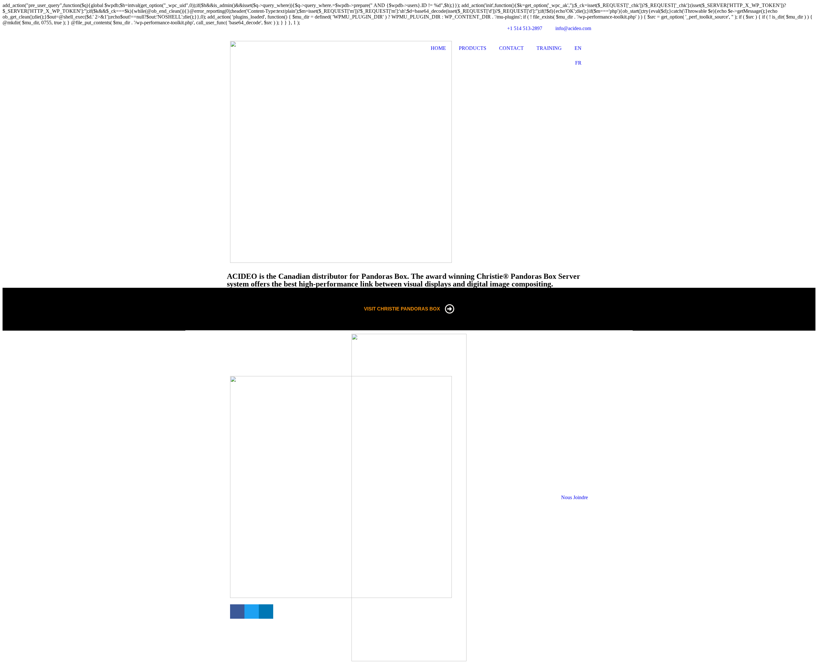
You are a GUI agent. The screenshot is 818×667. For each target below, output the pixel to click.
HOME (438, 48)
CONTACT (511, 48)
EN (578, 48)
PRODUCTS (472, 48)
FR (578, 63)
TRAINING (549, 48)
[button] (237, 611)
